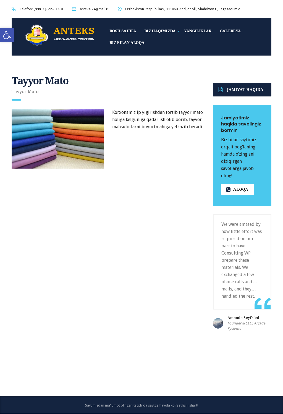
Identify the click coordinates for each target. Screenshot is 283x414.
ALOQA (240, 189)
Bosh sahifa (122, 31)
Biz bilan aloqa (126, 42)
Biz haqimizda (160, 31)
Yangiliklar (197, 31)
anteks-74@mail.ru (94, 9)
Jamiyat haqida (245, 89)
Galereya (230, 31)
